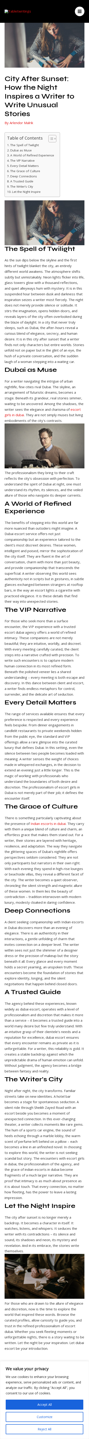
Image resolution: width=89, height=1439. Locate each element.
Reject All (44, 1429)
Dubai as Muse (21, 150)
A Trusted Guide (21, 181)
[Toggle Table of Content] (50, 139)
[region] (44, 1400)
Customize (44, 1417)
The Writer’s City (21, 186)
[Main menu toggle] (80, 11)
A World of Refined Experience (32, 155)
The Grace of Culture (25, 171)
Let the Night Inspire (26, 192)
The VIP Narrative (22, 160)
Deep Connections (23, 176)
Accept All (44, 1404)
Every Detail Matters (24, 166)
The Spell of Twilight (24, 145)
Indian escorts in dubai (48, 823)
